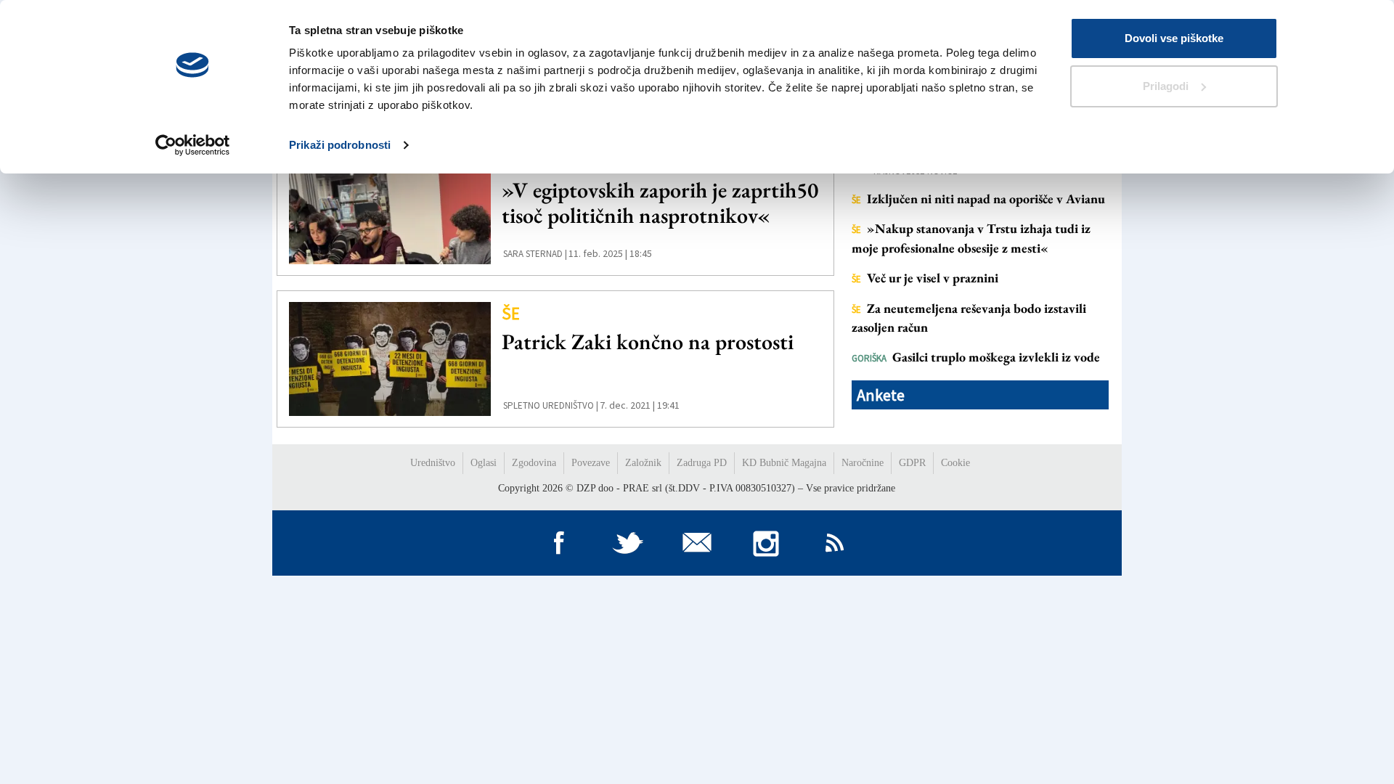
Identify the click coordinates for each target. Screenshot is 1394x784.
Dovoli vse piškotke (1174, 38)
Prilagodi (1166, 86)
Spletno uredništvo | (550, 405)
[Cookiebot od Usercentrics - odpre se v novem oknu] (192, 145)
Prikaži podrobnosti (340, 145)
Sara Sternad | (535, 254)
